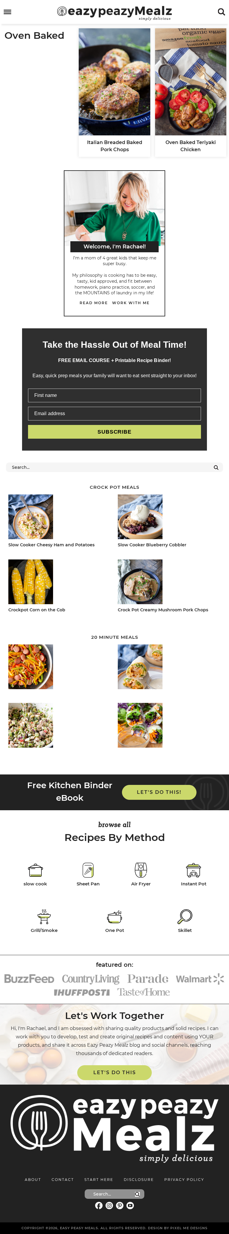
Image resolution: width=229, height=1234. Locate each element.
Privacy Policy (184, 1179)
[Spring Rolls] (168, 726)
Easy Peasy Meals (114, 13)
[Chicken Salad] (58, 726)
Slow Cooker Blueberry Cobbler (152, 545)
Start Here (98, 1179)
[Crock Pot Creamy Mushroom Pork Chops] (168, 582)
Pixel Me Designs (189, 1228)
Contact (63, 1179)
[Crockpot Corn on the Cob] (58, 582)
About (33, 1179)
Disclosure (139, 1179)
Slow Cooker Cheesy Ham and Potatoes (51, 545)
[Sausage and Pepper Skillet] (58, 667)
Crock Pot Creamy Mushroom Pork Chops (163, 610)
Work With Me (131, 303)
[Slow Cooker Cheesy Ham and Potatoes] (58, 517)
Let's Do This (114, 1072)
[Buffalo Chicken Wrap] (168, 667)
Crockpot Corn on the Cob (36, 610)
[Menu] (7, 12)
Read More (94, 303)
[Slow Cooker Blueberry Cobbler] (168, 517)
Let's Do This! (159, 792)
